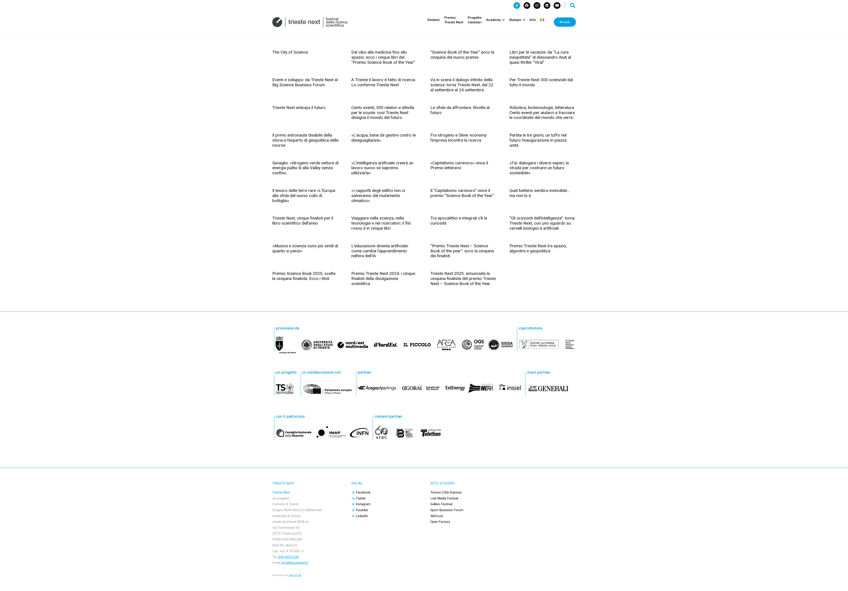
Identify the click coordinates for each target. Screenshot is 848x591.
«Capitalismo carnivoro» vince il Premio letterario (459, 165)
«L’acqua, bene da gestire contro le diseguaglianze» (383, 138)
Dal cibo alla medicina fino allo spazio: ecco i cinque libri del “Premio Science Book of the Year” (383, 57)
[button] (572, 5)
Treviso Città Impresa (446, 492)
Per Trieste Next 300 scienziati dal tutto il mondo (541, 82)
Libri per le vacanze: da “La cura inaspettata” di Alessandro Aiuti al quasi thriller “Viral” (540, 57)
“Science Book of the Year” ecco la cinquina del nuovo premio (462, 55)
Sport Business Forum (446, 510)
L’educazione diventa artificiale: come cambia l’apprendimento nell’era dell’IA (380, 251)
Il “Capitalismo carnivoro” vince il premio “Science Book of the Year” (462, 193)
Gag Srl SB (295, 575)
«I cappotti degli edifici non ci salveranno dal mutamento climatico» (378, 195)
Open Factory (440, 522)
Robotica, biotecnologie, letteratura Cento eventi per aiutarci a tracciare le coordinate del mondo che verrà (542, 112)
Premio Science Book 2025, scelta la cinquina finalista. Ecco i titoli (303, 276)
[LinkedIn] (547, 5)
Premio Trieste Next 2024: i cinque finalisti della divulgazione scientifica (383, 278)
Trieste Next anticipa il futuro (299, 107)
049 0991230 (288, 557)
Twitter (361, 498)
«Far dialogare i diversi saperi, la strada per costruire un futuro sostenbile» (539, 168)
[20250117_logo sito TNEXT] (310, 22)
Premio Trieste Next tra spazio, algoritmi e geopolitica (538, 248)
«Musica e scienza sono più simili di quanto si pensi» (305, 248)
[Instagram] (537, 5)
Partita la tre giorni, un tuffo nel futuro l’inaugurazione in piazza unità (538, 140)
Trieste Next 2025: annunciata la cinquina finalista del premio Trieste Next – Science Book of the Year (463, 278)
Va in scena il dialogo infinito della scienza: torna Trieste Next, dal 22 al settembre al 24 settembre (461, 84)
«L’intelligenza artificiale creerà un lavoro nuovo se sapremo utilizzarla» (382, 168)
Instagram (363, 504)
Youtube (362, 510)
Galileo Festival (441, 504)
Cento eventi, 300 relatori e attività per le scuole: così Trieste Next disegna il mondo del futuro (382, 112)
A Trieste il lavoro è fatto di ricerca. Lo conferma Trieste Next (383, 82)
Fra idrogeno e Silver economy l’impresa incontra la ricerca (458, 138)
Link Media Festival (444, 498)
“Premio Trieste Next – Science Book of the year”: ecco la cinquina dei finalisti (462, 251)
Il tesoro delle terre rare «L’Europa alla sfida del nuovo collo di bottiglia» (303, 195)
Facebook (363, 492)
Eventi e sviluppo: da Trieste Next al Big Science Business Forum (305, 82)
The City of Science (290, 52)
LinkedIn (362, 516)
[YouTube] (557, 5)
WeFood (436, 516)
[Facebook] (527, 5)
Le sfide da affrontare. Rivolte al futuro (460, 110)
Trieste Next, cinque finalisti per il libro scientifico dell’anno (302, 221)
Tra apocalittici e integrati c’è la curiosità (458, 221)
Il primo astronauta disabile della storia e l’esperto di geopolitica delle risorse (305, 140)
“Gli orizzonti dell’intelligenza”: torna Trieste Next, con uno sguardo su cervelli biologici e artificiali (542, 223)
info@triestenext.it (294, 563)
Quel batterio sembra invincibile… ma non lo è (539, 193)
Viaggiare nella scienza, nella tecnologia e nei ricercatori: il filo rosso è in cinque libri (381, 223)
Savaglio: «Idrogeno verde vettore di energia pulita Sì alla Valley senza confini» (305, 168)
